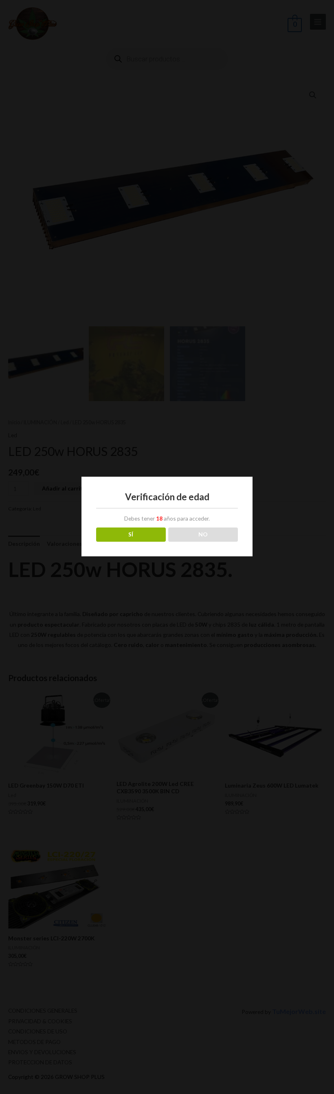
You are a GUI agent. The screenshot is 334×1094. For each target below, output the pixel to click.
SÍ (130, 534)
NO (203, 534)
